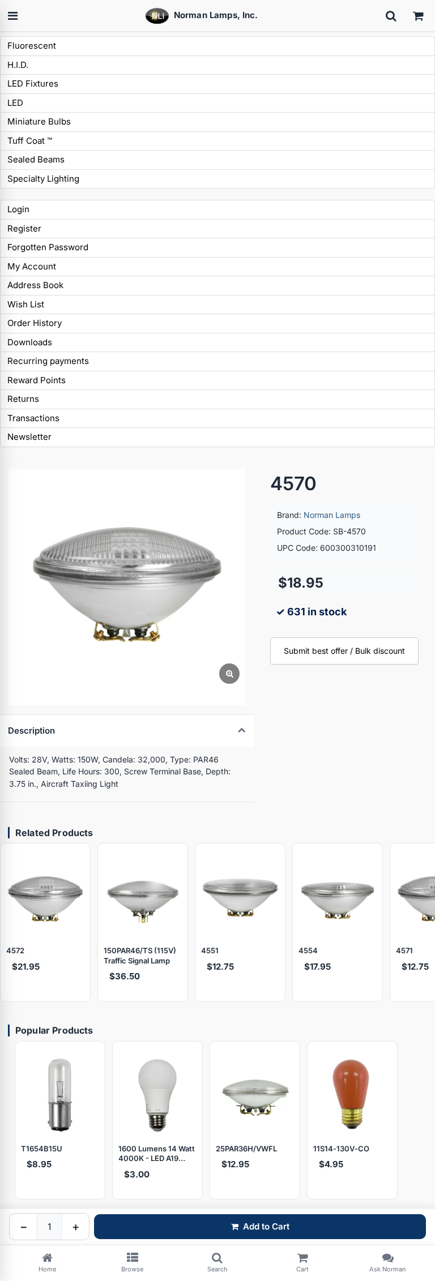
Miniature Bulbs (39, 121)
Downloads (29, 342)
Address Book (35, 285)
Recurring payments (48, 360)
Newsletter (29, 436)
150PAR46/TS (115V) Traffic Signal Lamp (140, 955)
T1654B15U (41, 1148)
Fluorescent (31, 45)
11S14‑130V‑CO (341, 1148)
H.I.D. (17, 64)
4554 (308, 950)
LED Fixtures (32, 83)
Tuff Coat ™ (29, 140)
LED (15, 102)
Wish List (25, 304)
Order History (34, 323)
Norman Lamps (332, 515)
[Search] (390, 15)
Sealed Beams (36, 159)
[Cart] (418, 15)
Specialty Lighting (43, 178)
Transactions (33, 418)
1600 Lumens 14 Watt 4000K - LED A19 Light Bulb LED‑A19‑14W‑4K (156, 1154)
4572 (15, 950)
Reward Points (36, 380)
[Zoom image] (229, 673)
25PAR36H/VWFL (246, 1148)
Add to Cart (266, 1226)
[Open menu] (12, 15)
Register (24, 228)
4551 (210, 950)
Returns (23, 398)
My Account (31, 266)
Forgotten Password (47, 247)
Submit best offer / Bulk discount (344, 651)
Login (18, 209)
